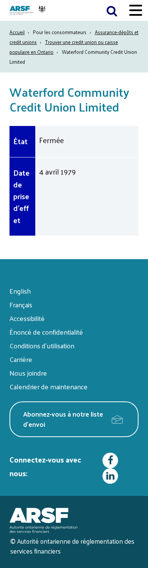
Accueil (17, 32)
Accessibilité (27, 318)
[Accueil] (28, 10)
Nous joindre (28, 373)
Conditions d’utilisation (41, 345)
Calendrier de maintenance (48, 386)
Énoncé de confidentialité (46, 332)
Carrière (20, 359)
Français (20, 304)
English (20, 291)
